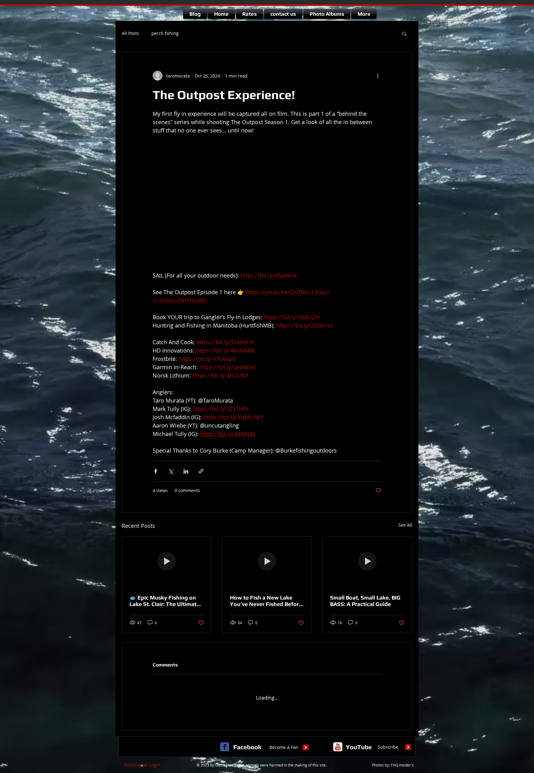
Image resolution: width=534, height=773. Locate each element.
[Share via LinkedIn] (186, 471)
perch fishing (165, 33)
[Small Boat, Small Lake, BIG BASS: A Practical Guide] (367, 562)
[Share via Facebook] (156, 471)
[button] (404, 33)
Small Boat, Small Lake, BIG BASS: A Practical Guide (365, 600)
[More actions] (377, 75)
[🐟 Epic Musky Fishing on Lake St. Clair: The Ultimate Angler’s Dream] (166, 562)
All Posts (130, 33)
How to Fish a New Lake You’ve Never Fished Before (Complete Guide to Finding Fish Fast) (266, 600)
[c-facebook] (224, 741)
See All (405, 525)
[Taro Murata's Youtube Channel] (337, 741)
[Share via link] (201, 471)
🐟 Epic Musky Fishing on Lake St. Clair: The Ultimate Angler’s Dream (164, 600)
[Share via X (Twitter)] (171, 471)
